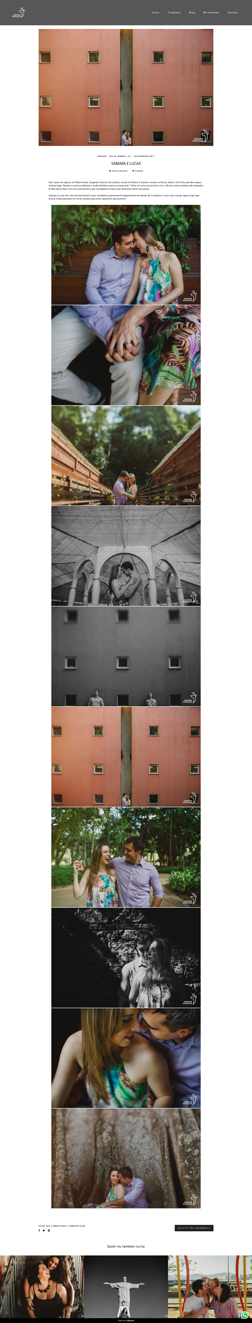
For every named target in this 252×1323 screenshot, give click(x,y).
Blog (192, 12)
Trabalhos (174, 12)
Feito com (126, 1320)
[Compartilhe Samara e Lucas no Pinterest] (49, 1213)
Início (156, 12)
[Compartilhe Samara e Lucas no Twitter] (44, 1213)
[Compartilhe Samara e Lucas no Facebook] (39, 1213)
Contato (233, 12)
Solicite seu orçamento (194, 1211)
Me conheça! (211, 12)
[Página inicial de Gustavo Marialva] (20, 12)
